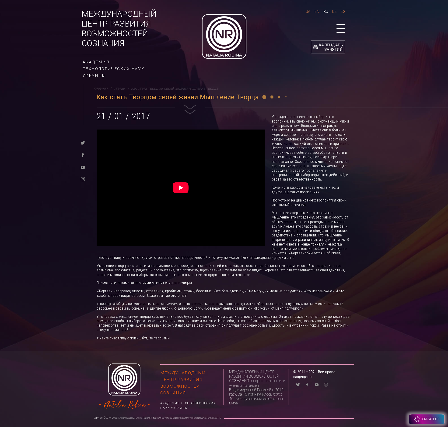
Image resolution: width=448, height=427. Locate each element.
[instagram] (82, 179)
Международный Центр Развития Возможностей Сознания (119, 28)
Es (343, 11)
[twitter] (82, 142)
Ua (308, 11)
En (317, 11)
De (334, 11)
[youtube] (82, 166)
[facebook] (82, 154)
